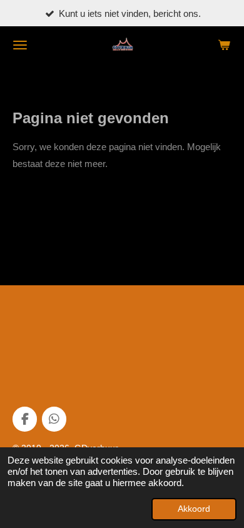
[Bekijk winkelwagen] (224, 45)
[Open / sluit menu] (20, 45)
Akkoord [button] (194, 509)
